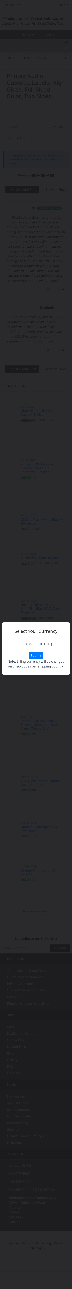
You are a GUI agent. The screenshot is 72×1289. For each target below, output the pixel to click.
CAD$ (27, 644)
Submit (36, 655)
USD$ (48, 644)
